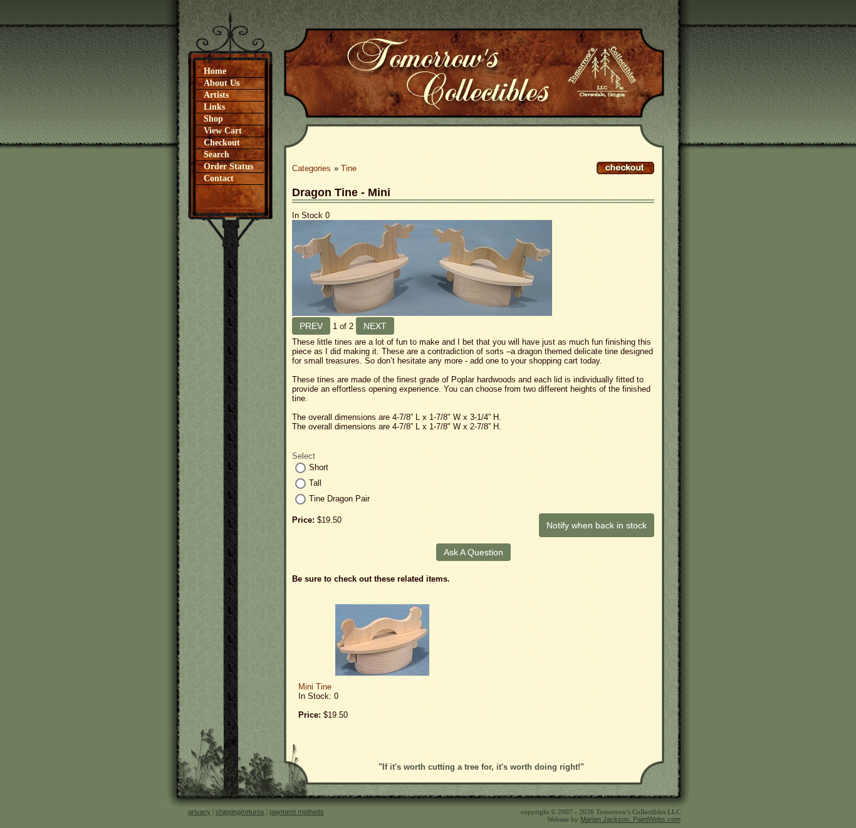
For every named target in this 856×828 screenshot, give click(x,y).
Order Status (228, 166)
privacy (199, 811)
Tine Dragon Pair (339, 498)
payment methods (296, 811)
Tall (315, 483)
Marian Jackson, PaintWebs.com (630, 819)
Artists (216, 95)
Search (216, 154)
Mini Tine (314, 686)
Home (215, 71)
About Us (221, 83)
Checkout (222, 142)
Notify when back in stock (596, 525)
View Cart (223, 130)
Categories (311, 168)
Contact (219, 178)
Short (318, 467)
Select (303, 456)
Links (214, 107)
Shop (213, 118)
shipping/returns (240, 811)
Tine (349, 168)
